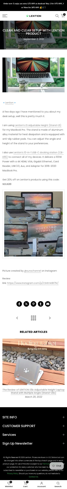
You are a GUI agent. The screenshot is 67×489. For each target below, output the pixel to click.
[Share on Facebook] (19, 304)
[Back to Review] (33, 318)
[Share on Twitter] (26, 304)
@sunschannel (32, 270)
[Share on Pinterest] (33, 304)
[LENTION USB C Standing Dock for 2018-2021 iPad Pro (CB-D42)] (50, 318)
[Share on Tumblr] (40, 304)
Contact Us (33, 477)
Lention (9, 102)
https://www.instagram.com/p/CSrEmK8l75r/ (33, 283)
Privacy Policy (12, 474)
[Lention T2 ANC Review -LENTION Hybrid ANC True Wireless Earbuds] (17, 318)
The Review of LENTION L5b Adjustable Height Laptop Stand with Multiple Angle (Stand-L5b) (33, 391)
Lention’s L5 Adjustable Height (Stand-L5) (38, 125)
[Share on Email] (48, 304)
